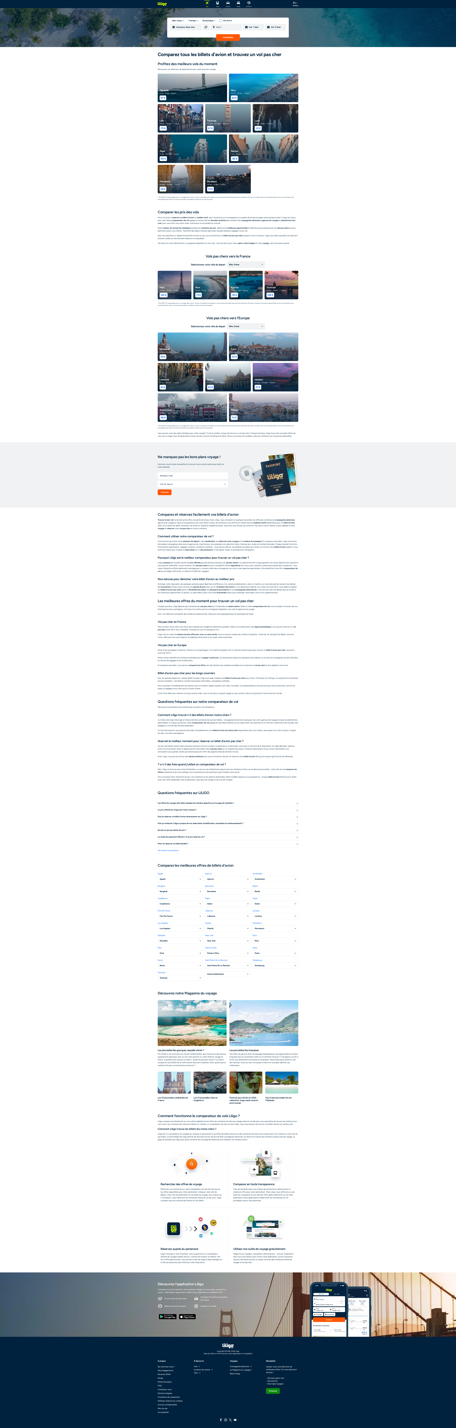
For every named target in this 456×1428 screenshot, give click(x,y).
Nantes (234, 151)
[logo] (162, 4)
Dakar (207, 898)
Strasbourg (257, 960)
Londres (256, 911)
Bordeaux (212, 181)
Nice (233, 90)
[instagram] (225, 1420)
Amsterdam (166, 410)
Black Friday (235, 1374)
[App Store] (187, 1317)
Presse (160, 1378)
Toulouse (211, 120)
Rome (210, 379)
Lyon (257, 120)
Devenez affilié (164, 1374)
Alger (162, 151)
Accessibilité (163, 1412)
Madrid (208, 923)
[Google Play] (168, 1317)
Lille (162, 120)
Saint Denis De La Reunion (216, 960)
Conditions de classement (169, 1397)
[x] (230, 1420)
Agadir (160, 874)
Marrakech (165, 181)
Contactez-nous (165, 1389)
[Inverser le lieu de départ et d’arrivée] (206, 27)
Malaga (234, 410)
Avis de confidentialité (167, 1405)
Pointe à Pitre (210, 948)
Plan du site (162, 1408)
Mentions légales (165, 1393)
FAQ (160, 1386)
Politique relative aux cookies (170, 1401)
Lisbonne (164, 379)
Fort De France (164, 911)
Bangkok (161, 886)
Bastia (255, 886)
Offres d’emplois (165, 1382)
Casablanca (162, 898)
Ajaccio (235, 287)
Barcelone (165, 349)
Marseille (164, 90)
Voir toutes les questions (168, 850)
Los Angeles (163, 923)
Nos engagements (165, 1370)
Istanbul (259, 379)
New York (209, 935)
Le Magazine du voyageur (240, 1370)
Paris (162, 287)
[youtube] (235, 1420)
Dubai (255, 898)
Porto (234, 349)
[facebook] (220, 1420)
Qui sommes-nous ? (166, 1367)
